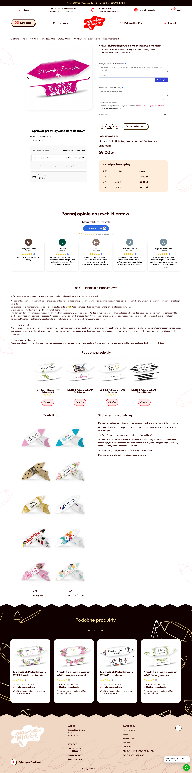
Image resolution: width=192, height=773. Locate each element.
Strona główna (20, 39)
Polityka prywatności (133, 755)
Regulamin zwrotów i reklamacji (138, 751)
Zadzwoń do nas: (63, 8)
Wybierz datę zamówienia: (40, 136)
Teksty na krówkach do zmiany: (115, 64)
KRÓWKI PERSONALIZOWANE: (42, 39)
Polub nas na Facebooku (30, 762)
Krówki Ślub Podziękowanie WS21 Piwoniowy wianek (73, 673)
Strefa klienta (130, 738)
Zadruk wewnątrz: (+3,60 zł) (111, 88)
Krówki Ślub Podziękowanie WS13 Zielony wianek (160, 673)
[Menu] (12, 10)
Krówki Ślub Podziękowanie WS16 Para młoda (117, 673)
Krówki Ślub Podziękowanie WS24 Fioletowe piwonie (30, 673)
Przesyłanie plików (106, 76)
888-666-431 (131, 445)
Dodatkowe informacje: (108, 103)
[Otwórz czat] (186, 767)
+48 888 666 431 (74, 751)
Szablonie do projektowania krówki (151, 106)
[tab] (78, 288)
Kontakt (127, 743)
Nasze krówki (129, 730)
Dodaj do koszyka (135, 126)
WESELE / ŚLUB (64, 39)
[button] (27, 76)
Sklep (125, 734)
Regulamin (128, 747)
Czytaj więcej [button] (130, 268)
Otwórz (48, 402)
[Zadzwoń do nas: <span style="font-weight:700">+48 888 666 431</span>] (46, 9)
